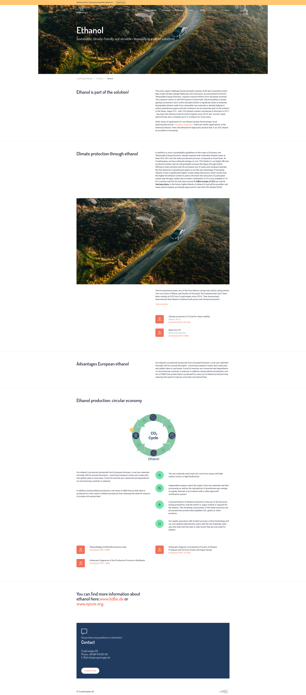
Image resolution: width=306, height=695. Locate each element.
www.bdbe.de (112, 598)
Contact (88, 642)
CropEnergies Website (84, 79)
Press (190, 10)
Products (179, 10)
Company (165, 10)
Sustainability (151, 10)
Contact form (90, 671)
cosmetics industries (183, 124)
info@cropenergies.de (99, 657)
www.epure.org (89, 603)
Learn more (120, 2)
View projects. (161, 304)
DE (204, 10)
